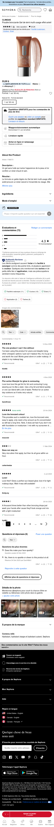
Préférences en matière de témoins (35, 802)
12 (41, 524)
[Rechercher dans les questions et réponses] (4, 539)
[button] (39, 84)
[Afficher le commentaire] (10, 319)
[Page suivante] (46, 524)
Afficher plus (7, 185)
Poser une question (44, 534)
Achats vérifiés (36, 332)
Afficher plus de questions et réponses (21, 577)
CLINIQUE (6, 20)
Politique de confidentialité (11, 799)
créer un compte (34, 117)
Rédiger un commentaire (41, 227)
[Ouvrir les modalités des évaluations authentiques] (25, 260)
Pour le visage (36, 16)
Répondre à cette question (16, 568)
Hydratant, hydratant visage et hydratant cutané (22, 636)
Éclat (12, 31)
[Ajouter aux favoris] (50, 93)
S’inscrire (40, 748)
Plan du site (17, 802)
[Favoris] (45, 9)
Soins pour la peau (9, 16)
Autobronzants (23, 16)
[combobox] (29, 10)
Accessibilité (6, 802)
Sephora (46, 636)
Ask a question (22, 27)
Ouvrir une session (16, 117)
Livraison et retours (17, 121)
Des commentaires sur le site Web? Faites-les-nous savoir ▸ (25, 645)
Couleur (6, 31)
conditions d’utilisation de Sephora (35, 799)
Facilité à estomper (38, 29)
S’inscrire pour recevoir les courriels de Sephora (23, 742)
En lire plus (6, 428)
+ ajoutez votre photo (11, 596)
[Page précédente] (3, 524)
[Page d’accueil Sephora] (9, 9)
